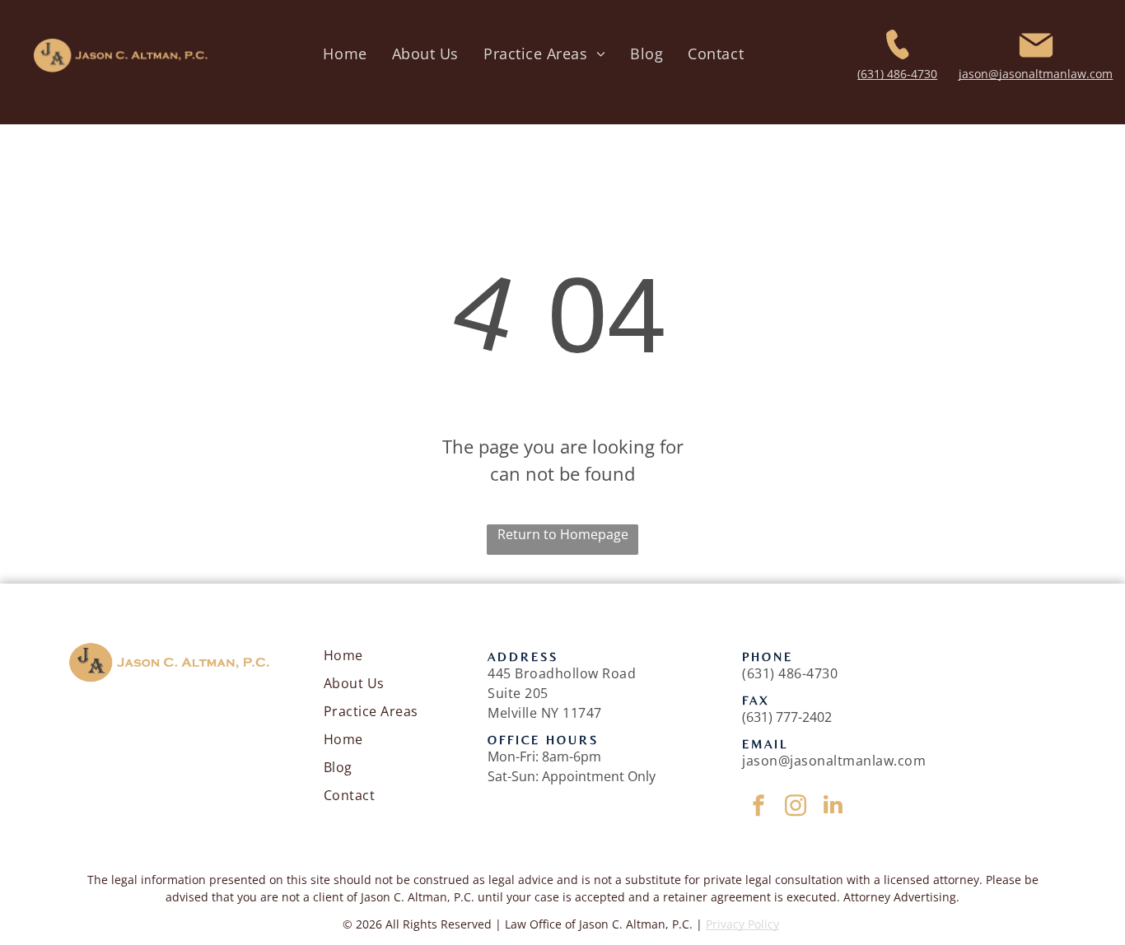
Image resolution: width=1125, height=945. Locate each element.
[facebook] (758, 807)
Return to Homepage (562, 534)
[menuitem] (344, 54)
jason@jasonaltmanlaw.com (1036, 73)
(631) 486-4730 (897, 73)
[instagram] (795, 807)
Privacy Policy (742, 924)
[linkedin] (832, 807)
